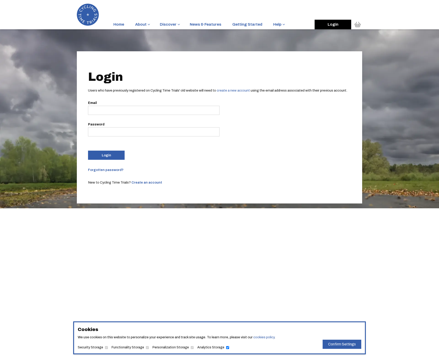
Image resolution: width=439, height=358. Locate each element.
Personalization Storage (171, 347)
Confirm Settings (342, 344)
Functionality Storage (128, 347)
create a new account (233, 90)
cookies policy (263, 337)
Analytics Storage (210, 347)
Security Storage (90, 347)
